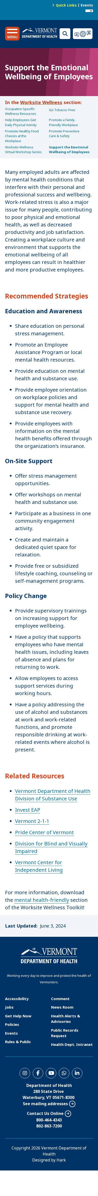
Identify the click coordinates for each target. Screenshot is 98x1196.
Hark (61, 1160)
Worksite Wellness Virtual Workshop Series (23, 149)
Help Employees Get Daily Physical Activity (21, 122)
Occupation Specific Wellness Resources (20, 111)
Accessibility (17, 998)
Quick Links (66, 5)
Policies (12, 1024)
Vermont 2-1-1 (32, 821)
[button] (12, 34)
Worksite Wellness (41, 102)
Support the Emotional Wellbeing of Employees (69, 149)
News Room (62, 1007)
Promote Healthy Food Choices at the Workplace (22, 136)
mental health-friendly (41, 899)
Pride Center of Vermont (44, 832)
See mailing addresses (45, 1103)
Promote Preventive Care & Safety (64, 133)
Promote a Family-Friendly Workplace (63, 122)
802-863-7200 (49, 1126)
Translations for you (83, 33)
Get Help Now (18, 1015)
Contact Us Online (45, 1113)
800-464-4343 (49, 1120)
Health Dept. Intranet (72, 1044)
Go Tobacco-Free (62, 110)
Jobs (9, 1007)
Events (87, 5)
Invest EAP (27, 809)
